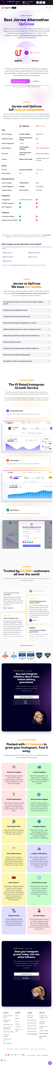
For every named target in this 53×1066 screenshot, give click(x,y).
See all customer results (26, 645)
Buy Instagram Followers (26, 697)
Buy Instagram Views (8, 1031)
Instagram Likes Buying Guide (7, 1028)
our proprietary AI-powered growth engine (22, 398)
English (4, 1060)
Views (26, 703)
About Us (17, 1024)
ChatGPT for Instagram (6, 1035)
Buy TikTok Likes (33, 1049)
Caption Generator (44, 1030)
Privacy (38, 1055)
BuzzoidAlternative (32, 1028)
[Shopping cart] (50, 7)
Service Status (45, 1055)
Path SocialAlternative (30, 1016)
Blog (16, 1021)
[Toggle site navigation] (46, 7)
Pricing (17, 1015)
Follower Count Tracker (43, 1027)
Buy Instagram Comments (13, 1049)
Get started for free (26, 974)
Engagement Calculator (42, 1022)
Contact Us (18, 1026)
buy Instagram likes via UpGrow (32, 85)
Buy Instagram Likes (8, 1024)
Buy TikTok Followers (24, 1049)
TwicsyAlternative (31, 1025)
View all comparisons (32, 1034)
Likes (26, 701)
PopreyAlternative (31, 1031)
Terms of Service (32, 1055)
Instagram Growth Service (7, 1016)
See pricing (26, 978)
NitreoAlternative (31, 1020)
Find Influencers (7, 1039)
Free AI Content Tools (43, 1037)
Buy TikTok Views (42, 1049)
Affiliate (17, 1029)
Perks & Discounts (7, 1043)
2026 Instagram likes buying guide (31, 35)
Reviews (17, 1018)
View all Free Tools (43, 1033)
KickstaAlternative (31, 1023)
